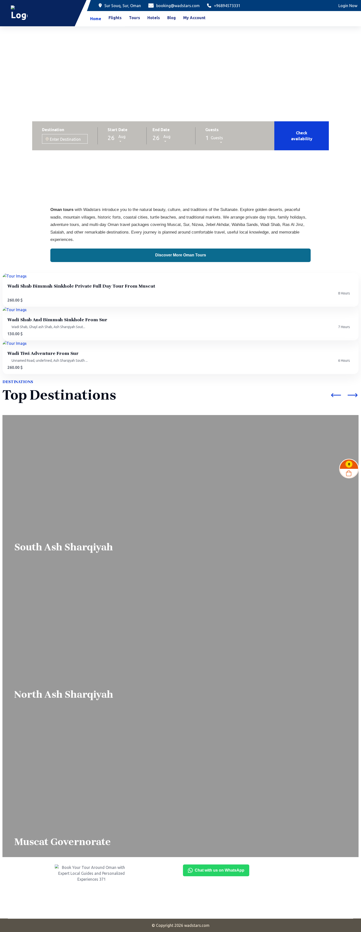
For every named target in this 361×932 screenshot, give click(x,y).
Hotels (153, 17)
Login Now (347, 5)
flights (115, 17)
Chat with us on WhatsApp (219, 870)
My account (194, 17)
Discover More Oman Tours (180, 255)
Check (301, 136)
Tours (134, 17)
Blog (171, 17)
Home (95, 18)
